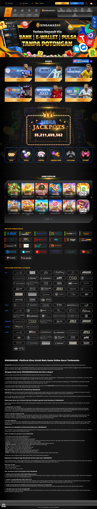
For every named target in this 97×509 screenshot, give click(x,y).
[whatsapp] (94, 25)
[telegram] (94, 22)
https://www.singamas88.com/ (23, 436)
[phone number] (94, 18)
